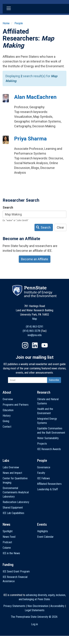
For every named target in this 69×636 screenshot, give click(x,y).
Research (43, 392)
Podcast (7, 542)
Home (6, 23)
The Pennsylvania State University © (34, 616)
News (6, 524)
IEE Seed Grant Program (16, 571)
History (7, 415)
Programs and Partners (15, 404)
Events (42, 524)
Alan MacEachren (35, 97)
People (19, 23)
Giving (6, 421)
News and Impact (12, 473)
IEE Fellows (43, 478)
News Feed (9, 536)
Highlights (42, 531)
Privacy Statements (14, 606)
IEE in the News (11, 553)
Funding (8, 565)
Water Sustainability (48, 438)
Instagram (25, 345)
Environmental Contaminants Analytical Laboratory (16, 492)
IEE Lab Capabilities (13, 513)
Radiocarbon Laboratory (16, 502)
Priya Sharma (30, 138)
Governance (43, 467)
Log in (34, 624)
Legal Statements (34, 610)
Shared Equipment (13, 507)
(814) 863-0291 (34, 326)
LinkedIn (35, 345)
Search (8, 207)
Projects (42, 443)
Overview (8, 399)
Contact (7, 426)
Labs (6, 460)
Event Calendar (45, 536)
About (7, 392)
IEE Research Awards (49, 449)
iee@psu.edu (35, 335)
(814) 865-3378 (31, 331)
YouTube (44, 345)
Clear (60, 227)
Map (34, 318)
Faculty (41, 473)
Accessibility (57, 606)
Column (7, 547)
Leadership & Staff (47, 489)
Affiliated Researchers (49, 483)
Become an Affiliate (34, 259)
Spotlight (8, 531)
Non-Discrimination (37, 606)
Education (8, 410)
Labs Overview (11, 467)
